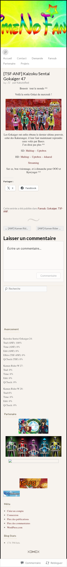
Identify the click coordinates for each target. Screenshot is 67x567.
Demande (37, 58)
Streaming (33, 163)
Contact (22, 58)
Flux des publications (18, 519)
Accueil (7, 58)
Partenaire (9, 63)
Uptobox (41, 150)
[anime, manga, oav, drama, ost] (11, 495)
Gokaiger (52, 208)
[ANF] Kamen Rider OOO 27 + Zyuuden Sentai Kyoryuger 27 (18, 228)
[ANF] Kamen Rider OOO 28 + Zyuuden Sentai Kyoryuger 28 (51, 228)
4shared (48, 157)
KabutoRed (23, 82)
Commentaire (48, 275)
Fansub (52, 58)
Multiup (30, 150)
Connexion (12, 515)
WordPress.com (14, 527)
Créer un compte (15, 511)
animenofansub (33, 24)
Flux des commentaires (18, 523)
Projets (25, 63)
